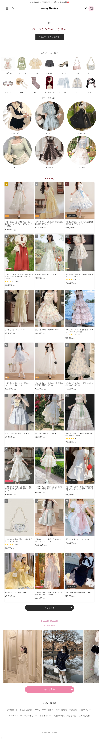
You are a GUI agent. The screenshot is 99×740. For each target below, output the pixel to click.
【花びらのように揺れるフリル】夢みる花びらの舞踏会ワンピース (49, 488)
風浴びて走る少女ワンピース (45, 274)
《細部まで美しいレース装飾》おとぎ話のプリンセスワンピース (49, 594)
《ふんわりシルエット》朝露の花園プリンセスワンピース (79, 275)
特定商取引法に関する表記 (65, 716)
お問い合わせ (61, 710)
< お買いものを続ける (49, 37)
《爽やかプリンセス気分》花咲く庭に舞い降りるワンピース (49, 223)
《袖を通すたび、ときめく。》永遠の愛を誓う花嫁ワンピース (49, 384)
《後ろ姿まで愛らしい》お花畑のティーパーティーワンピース (18, 384)
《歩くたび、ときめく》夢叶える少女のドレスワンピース (79, 384)
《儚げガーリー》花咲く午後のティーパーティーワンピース (49, 540)
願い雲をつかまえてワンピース (46, 433)
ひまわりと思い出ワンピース (15, 330)
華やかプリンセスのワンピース (16, 592)
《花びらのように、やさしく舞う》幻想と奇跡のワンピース (79, 435)
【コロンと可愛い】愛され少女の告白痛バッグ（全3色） (18, 540)
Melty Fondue (52, 732)
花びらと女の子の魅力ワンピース (47, 330)
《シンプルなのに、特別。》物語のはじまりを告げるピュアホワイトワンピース (79, 489)
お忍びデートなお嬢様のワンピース (78, 592)
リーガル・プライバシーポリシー (23, 716)
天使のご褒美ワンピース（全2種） (78, 539)
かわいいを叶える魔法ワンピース (17, 433)
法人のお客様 (84, 716)
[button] (8, 8)
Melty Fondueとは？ (44, 710)
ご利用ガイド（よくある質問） (19, 710)
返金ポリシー (45, 716)
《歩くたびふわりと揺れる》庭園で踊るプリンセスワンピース (79, 223)
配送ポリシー (85, 710)
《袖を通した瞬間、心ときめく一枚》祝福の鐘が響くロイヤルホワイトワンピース (18, 489)
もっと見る (49, 608)
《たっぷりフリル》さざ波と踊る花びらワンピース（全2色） (79, 331)
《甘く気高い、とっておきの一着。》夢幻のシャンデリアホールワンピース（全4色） (18, 224)
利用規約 (73, 710)
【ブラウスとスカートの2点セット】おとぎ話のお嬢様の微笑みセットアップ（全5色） (19, 276)
